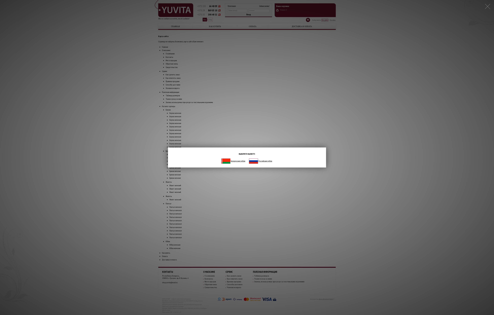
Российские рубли (265, 161)
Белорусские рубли (238, 161)
